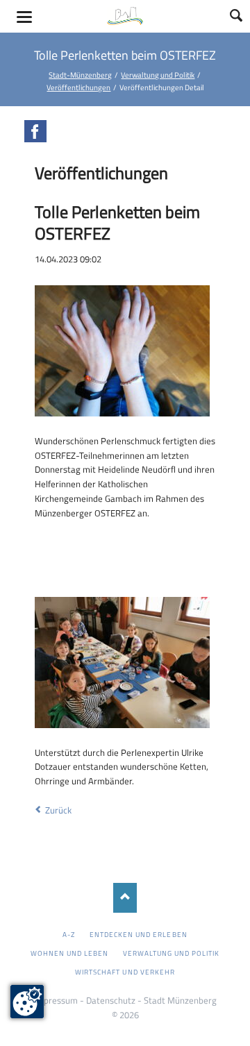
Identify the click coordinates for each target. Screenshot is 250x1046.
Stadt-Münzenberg (80, 75)
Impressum (56, 1000)
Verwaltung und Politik (157, 75)
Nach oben (125, 898)
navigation (24, 17)
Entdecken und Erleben (139, 934)
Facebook (35, 131)
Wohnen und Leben (70, 953)
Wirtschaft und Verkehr (125, 971)
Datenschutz (110, 1000)
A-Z (68, 934)
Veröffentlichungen (78, 87)
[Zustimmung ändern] (27, 1001)
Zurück (58, 810)
